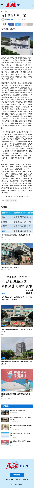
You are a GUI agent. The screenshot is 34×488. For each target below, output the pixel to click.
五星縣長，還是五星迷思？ (11, 267)
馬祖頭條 (13, 200)
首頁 (2, 12)
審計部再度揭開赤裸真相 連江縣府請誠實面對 (16, 330)
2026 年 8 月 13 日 (6, 269)
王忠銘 (5, 69)
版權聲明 (25, 479)
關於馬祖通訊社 (10, 479)
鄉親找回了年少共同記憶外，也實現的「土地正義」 (16, 362)
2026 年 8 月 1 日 (5, 334)
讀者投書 (17, 475)
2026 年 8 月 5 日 (5, 302)
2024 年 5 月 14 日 (20, 19)
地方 (6, 12)
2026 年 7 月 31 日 (6, 366)
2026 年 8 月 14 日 (6, 240)
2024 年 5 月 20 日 (15, 429)
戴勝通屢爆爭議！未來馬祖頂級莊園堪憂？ (21, 426)
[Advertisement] (17, 453)
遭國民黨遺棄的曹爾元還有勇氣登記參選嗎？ (15, 395)
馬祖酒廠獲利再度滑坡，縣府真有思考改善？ (15, 236)
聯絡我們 (18, 479)
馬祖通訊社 (10, 19)
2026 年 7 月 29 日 (6, 398)
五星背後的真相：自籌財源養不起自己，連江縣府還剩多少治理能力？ (16, 298)
